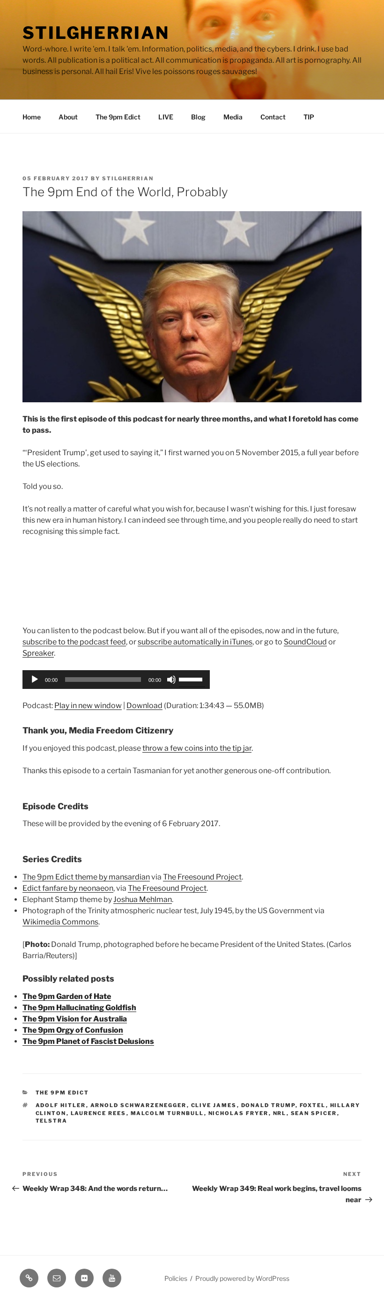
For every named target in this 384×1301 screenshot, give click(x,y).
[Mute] (171, 679)
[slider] (192, 678)
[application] (116, 679)
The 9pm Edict (118, 117)
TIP (308, 117)
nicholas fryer (238, 1113)
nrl (280, 1113)
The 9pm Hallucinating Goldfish (79, 1007)
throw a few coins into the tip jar (196, 748)
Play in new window (88, 705)
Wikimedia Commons (60, 921)
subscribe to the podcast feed (74, 641)
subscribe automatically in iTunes (195, 641)
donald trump (268, 1105)
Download (144, 705)
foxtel (313, 1105)
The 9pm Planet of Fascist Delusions (88, 1041)
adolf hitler (61, 1105)
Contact (273, 117)
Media (233, 117)
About (68, 117)
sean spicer (314, 1113)
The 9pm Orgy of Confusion (72, 1030)
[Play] (34, 679)
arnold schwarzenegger (138, 1105)
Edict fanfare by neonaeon (67, 888)
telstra (52, 1120)
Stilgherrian (96, 32)
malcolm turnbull (167, 1113)
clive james (214, 1105)
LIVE (165, 117)
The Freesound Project (202, 876)
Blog (198, 117)
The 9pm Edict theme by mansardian (86, 876)
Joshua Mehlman (142, 899)
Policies (175, 1278)
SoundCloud (305, 641)
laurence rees (98, 1113)
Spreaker (38, 653)
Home (31, 117)
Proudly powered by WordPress (242, 1278)
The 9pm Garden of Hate (66, 996)
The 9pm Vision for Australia (74, 1018)
